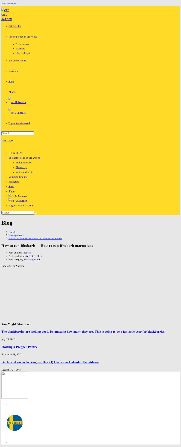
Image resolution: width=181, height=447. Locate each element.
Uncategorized (32, 259)
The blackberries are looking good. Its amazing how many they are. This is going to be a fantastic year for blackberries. (83, 331)
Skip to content (9, 3)
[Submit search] (36, 213)
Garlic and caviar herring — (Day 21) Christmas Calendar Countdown (50, 362)
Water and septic (25, 172)
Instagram (13, 181)
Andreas (26, 252)
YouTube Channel (18, 176)
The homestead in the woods (24, 157)
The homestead (24, 162)
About (11, 191)
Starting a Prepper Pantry (19, 347)
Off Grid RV (15, 153)
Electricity (21, 167)
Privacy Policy (15, 404)
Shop (11, 186)
